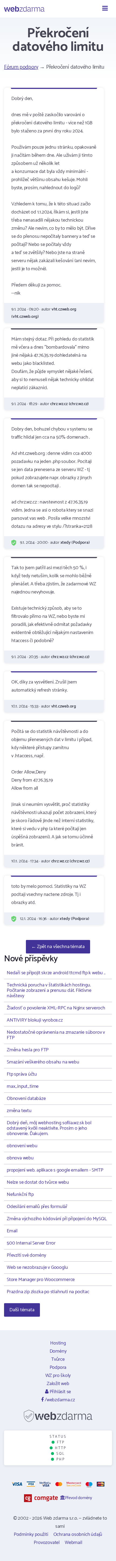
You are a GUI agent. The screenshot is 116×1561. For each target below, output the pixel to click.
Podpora (58, 1367)
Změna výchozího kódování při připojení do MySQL (57, 1219)
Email (12, 1231)
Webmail (73, 1543)
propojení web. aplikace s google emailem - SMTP (55, 1170)
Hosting (58, 1343)
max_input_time (23, 1086)
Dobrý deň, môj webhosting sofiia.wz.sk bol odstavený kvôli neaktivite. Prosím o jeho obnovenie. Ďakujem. (49, 1128)
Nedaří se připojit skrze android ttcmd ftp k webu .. (56, 973)
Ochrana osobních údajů (78, 1534)
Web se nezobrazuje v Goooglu (37, 1267)
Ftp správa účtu (22, 1074)
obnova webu (20, 1158)
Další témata (22, 1310)
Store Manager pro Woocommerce (41, 1280)
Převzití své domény (26, 1255)
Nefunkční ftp (20, 1194)
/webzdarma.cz (59, 1400)
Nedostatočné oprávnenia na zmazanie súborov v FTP (56, 1035)
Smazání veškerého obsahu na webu (43, 1062)
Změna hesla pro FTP (28, 1050)
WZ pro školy (58, 1376)
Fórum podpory (21, 67)
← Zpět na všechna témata (58, 947)
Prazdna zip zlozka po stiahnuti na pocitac (48, 1292)
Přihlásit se (60, 1392)
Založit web (58, 1384)
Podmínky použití (31, 1534)
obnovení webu (22, 1146)
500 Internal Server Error (31, 1243)
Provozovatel (47, 1543)
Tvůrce (58, 1359)
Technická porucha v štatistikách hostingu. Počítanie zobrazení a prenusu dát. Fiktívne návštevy (49, 990)
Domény (58, 1351)
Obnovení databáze (26, 1099)
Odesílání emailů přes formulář (37, 1207)
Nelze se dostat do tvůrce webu (38, 1182)
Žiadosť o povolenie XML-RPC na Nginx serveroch (56, 1008)
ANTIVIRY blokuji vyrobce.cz (35, 1020)
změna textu (19, 1111)
